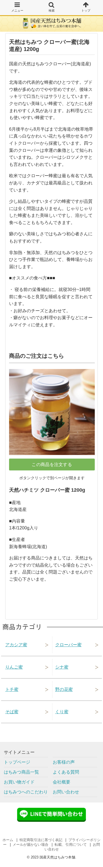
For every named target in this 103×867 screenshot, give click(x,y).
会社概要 (61, 782)
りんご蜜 (14, 667)
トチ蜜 (11, 689)
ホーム (7, 840)
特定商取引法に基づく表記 (41, 840)
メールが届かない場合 (30, 844)
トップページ (17, 762)
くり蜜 (61, 711)
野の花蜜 (64, 689)
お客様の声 (64, 762)
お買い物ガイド (19, 782)
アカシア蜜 (16, 644)
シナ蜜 (61, 667)
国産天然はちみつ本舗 (57, 857)
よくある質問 (66, 772)
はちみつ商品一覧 (21, 772)
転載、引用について (71, 844)
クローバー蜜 (68, 644)
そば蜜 (11, 711)
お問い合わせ (66, 792)
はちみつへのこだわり (26, 792)
